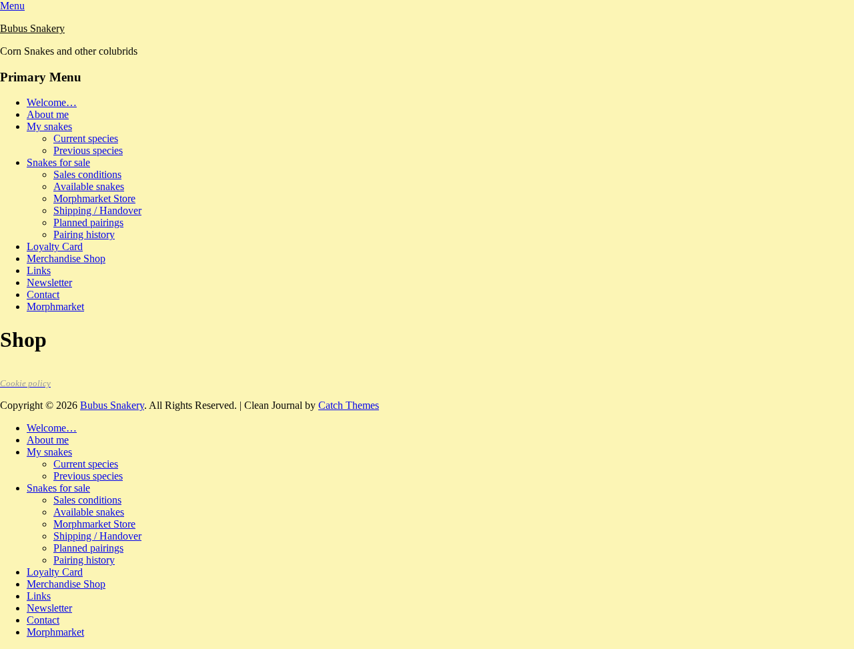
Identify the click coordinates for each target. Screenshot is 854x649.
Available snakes (88, 186)
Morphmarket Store (94, 198)
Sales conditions (87, 174)
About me (48, 114)
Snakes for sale (58, 162)
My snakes (49, 126)
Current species (85, 138)
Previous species (88, 150)
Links (39, 270)
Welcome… (52, 102)
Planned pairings (88, 222)
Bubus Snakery (32, 28)
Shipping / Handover (97, 210)
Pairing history (84, 234)
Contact (43, 294)
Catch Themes (348, 405)
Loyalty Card (55, 246)
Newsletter (49, 282)
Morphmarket (55, 306)
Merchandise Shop (66, 258)
